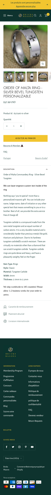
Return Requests (35, 421)
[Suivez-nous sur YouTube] (32, 447)
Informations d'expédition (34, 384)
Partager (7, 158)
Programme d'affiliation (8, 378)
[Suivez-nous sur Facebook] (6, 447)
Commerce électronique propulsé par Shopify (31, 468)
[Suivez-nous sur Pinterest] (26, 447)
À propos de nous (35, 371)
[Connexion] (40, 15)
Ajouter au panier (25, 138)
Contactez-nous (35, 376)
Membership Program (13, 371)
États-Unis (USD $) (12, 458)
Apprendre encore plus (26, 6)
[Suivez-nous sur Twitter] (13, 447)
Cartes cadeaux (9, 391)
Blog (5, 406)
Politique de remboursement (35, 393)
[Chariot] (46, 15)
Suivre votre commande (8, 413)
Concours (7, 386)
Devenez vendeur (35, 415)
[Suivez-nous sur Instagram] (19, 447)
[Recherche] (35, 15)
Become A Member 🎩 (13, 146)
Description (8, 169)
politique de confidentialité (34, 403)
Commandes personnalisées (9, 399)
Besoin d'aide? (41, 158)
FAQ (30, 410)
